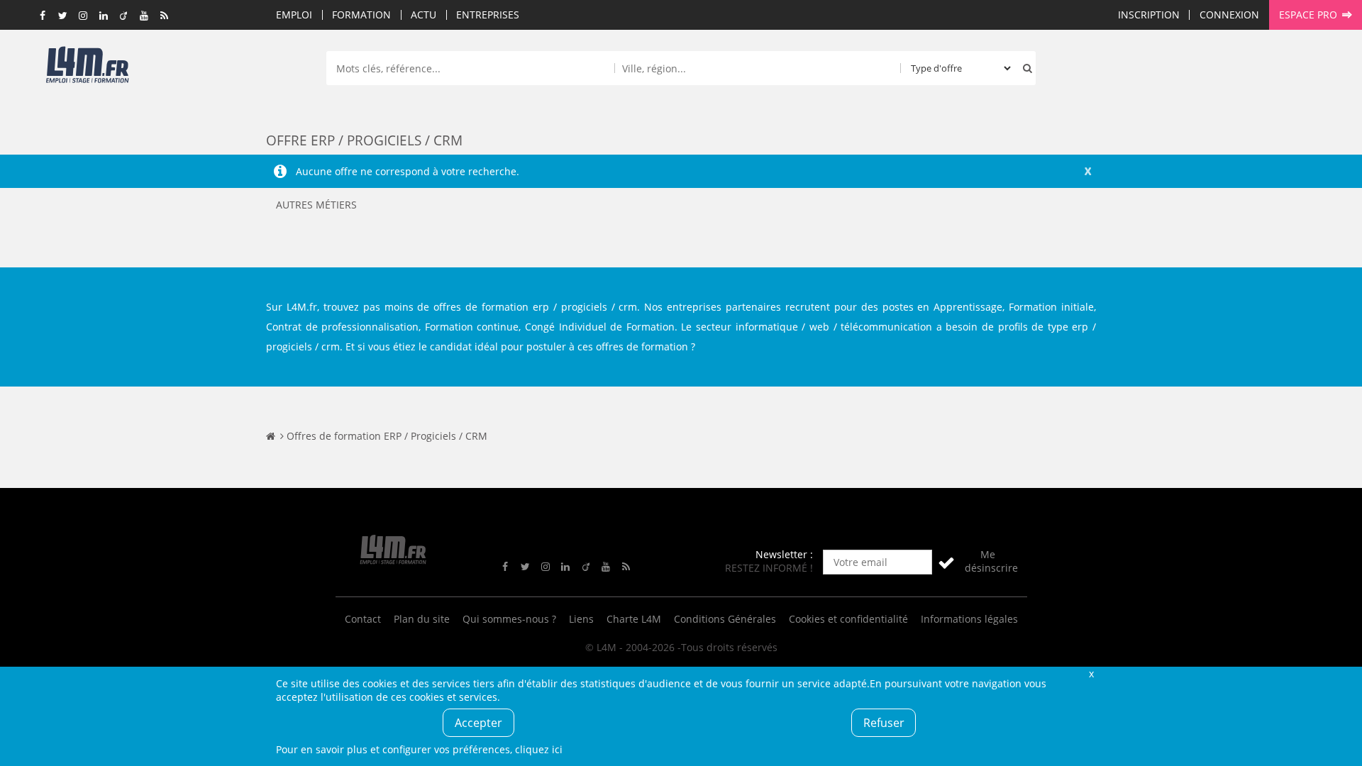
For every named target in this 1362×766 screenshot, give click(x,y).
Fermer (1091, 673)
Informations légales (969, 619)
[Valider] (946, 562)
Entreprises (487, 14)
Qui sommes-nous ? (509, 619)
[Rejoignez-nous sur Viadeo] (124, 16)
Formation (361, 14)
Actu (423, 14)
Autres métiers (316, 204)
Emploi (294, 14)
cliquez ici (539, 749)
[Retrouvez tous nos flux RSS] (164, 16)
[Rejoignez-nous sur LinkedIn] (103, 16)
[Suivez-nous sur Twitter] (63, 16)
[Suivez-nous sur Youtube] (144, 16)
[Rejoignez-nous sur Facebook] (43, 16)
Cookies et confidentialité (848, 619)
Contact (363, 619)
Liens (581, 619)
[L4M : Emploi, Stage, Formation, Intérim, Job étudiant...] (87, 69)
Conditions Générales (725, 619)
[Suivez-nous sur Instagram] (83, 16)
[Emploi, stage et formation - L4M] (270, 436)
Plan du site (422, 619)
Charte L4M (634, 619)
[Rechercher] (1024, 68)
